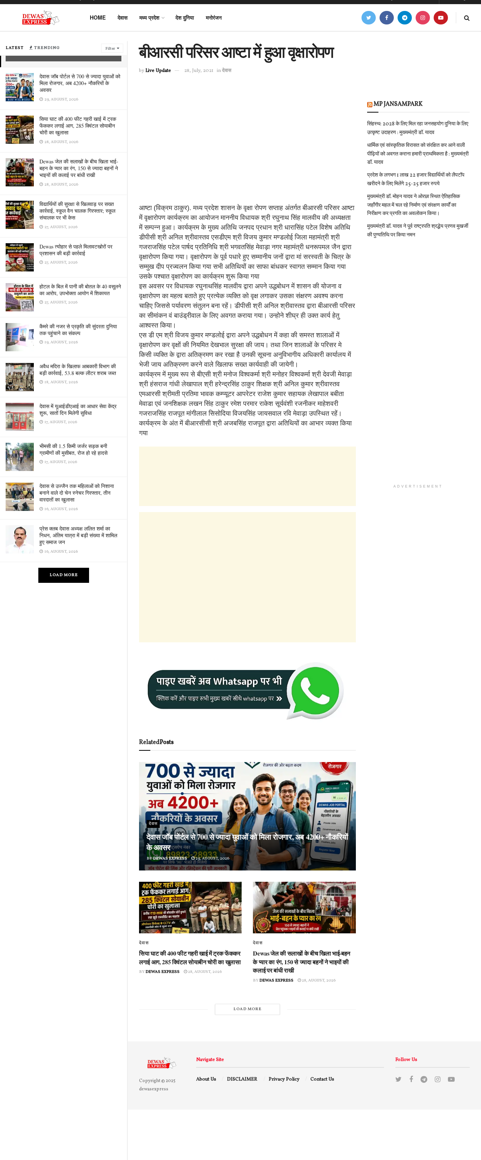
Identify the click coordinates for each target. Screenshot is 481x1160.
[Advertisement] (247, 150)
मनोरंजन (214, 17)
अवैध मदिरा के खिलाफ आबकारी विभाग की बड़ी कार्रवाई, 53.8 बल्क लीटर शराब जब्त (77, 370)
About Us (206, 1079)
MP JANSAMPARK (398, 104)
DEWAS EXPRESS (170, 858)
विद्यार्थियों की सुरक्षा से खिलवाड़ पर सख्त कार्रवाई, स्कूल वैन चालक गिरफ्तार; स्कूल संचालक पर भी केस (77, 210)
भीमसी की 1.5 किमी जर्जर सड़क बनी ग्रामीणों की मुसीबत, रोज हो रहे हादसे (73, 449)
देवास (122, 17)
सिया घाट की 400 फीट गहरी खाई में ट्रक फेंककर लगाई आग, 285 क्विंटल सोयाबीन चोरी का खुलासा (77, 125)
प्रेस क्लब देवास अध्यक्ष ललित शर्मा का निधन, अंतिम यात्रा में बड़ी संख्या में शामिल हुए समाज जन (78, 535)
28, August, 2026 (204, 972)
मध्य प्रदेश (149, 17)
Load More (64, 575)
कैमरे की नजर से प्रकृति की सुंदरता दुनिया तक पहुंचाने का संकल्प (78, 330)
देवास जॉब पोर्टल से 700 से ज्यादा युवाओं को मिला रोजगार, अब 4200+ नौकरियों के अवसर (79, 83)
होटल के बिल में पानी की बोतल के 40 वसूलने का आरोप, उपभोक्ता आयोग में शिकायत (80, 290)
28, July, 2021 (198, 70)
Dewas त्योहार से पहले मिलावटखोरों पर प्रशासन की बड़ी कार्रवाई (75, 250)
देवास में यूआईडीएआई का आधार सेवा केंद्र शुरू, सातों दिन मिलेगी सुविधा (77, 409)
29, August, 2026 (212, 858)
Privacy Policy (284, 1079)
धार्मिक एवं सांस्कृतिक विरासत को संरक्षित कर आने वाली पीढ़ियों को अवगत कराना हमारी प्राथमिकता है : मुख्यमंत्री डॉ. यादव (418, 154)
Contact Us (322, 1079)
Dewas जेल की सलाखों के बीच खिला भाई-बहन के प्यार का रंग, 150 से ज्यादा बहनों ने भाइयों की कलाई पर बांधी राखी (78, 168)
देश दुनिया (184, 17)
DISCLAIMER (242, 1079)
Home (98, 17)
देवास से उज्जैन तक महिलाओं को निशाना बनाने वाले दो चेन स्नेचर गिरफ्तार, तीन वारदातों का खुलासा (76, 492)
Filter (110, 49)
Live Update (158, 70)
